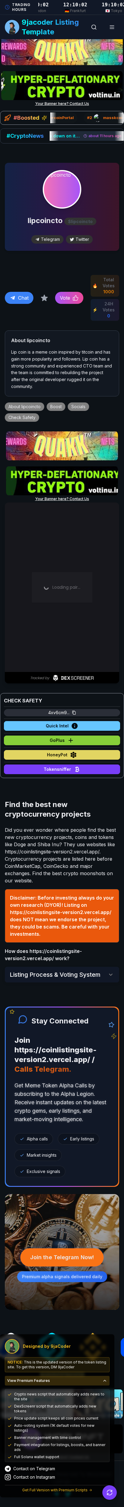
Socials (78, 406)
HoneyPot (57, 754)
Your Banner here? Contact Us (62, 103)
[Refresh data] (109, 1492)
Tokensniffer (57, 769)
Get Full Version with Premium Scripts (55, 1490)
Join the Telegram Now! (62, 1257)
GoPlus (57, 740)
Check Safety (22, 417)
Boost (56, 406)
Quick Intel (57, 725)
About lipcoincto (24, 406)
